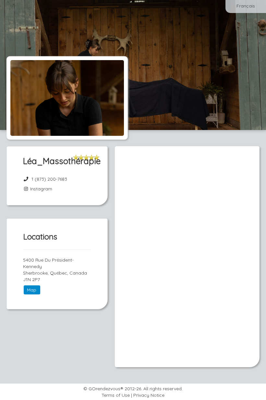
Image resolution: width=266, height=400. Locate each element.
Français (245, 6)
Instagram (40, 189)
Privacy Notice (148, 395)
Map (31, 290)
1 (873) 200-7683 (49, 179)
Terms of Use (116, 395)
